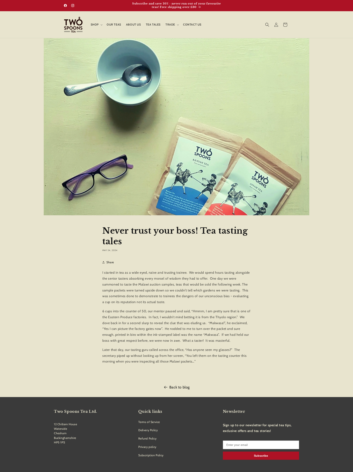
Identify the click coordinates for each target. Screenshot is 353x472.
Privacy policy (147, 447)
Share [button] (110, 262)
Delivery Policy (148, 430)
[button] (96, 24)
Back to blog (179, 387)
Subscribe (261, 455)
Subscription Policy (150, 455)
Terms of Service (149, 422)
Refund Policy (147, 438)
